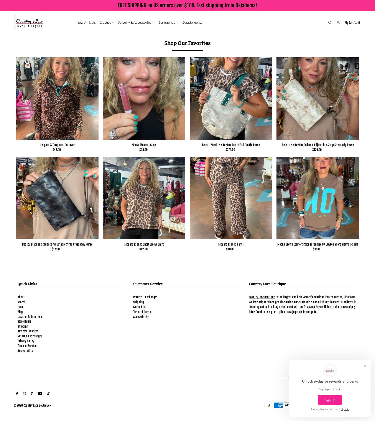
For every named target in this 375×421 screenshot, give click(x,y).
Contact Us (139, 307)
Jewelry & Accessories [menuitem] (134, 23)
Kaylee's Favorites (28, 331)
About (21, 297)
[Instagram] (24, 394)
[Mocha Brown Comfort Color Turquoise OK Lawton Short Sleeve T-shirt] (317, 198)
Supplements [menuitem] (192, 23)
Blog (20, 312)
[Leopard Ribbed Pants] (231, 198)
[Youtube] (40, 394)
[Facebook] (17, 394)
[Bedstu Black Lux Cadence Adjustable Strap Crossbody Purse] (57, 198)
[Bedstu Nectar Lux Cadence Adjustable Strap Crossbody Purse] (317, 98)
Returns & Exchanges (30, 336)
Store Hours (24, 321)
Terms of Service (27, 346)
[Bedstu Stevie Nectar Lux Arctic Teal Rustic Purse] (231, 98)
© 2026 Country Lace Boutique (31, 405)
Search (21, 302)
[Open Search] (330, 22)
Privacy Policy (26, 341)
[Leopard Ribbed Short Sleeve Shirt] (144, 198)
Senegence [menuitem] (166, 23)
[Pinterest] (32, 394)
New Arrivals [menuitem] (86, 23)
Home (21, 307)
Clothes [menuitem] (105, 23)
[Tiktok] (48, 394)
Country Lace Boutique (262, 297)
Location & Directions (30, 317)
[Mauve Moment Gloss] (144, 98)
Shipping (23, 326)
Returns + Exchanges (145, 297)
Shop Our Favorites (187, 43)
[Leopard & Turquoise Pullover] (57, 98)
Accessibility (25, 351)
